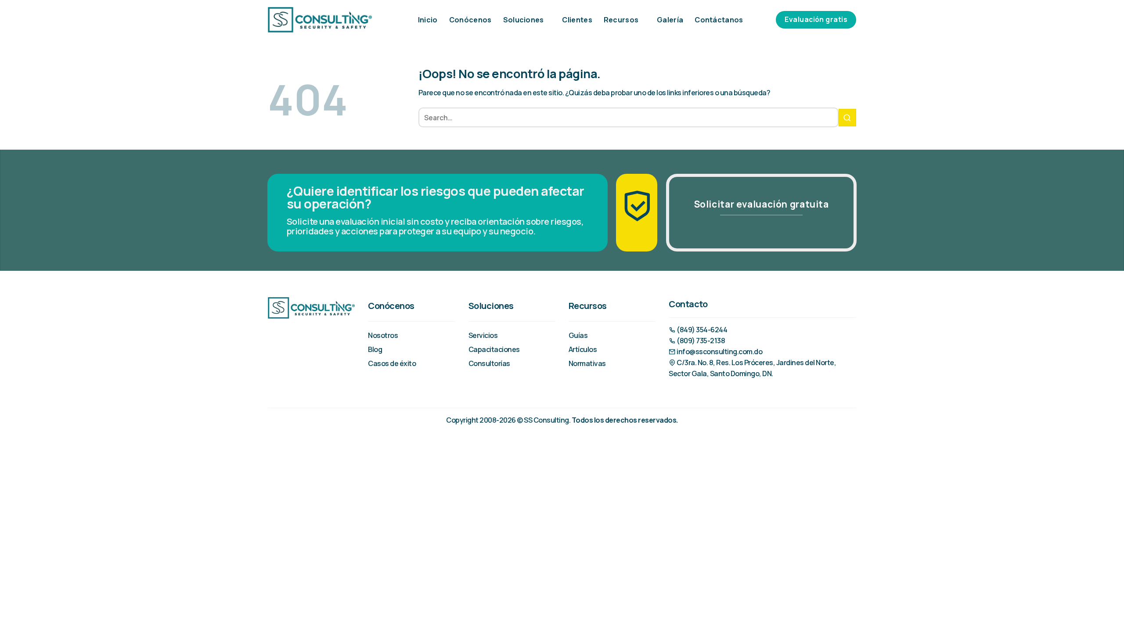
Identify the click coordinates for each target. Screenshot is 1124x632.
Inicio (428, 20)
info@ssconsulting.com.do (719, 351)
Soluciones (523, 20)
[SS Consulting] (320, 19)
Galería (670, 20)
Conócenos (470, 20)
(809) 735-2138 (700, 340)
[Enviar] (847, 117)
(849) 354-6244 (701, 329)
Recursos (621, 20)
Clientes (577, 20)
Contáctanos (719, 20)
